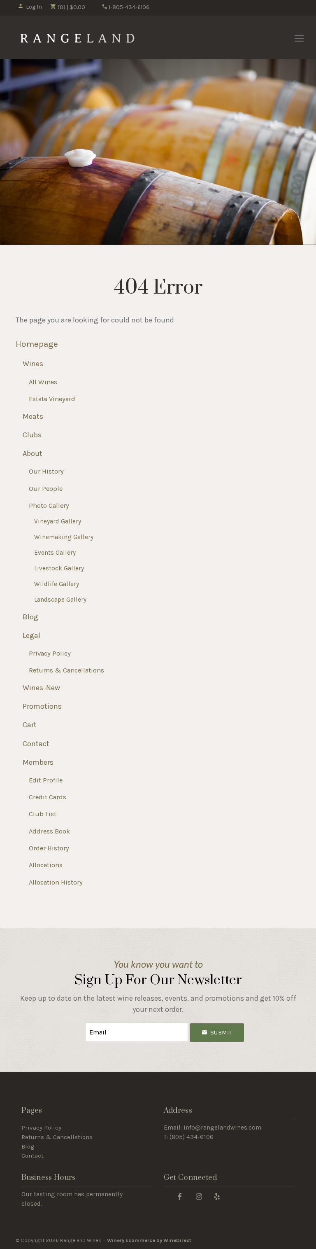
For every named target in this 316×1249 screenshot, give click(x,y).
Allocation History (56, 882)
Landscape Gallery (60, 599)
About (32, 453)
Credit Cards (47, 797)
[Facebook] (180, 1196)
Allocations (46, 865)
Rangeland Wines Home (76, 37)
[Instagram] (199, 1196)
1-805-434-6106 (128, 7)
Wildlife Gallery (56, 584)
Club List (42, 814)
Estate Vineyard (52, 399)
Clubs (32, 434)
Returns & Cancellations (66, 670)
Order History (49, 848)
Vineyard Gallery (57, 521)
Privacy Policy (50, 653)
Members (38, 762)
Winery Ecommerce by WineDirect (149, 1240)
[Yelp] (217, 1196)
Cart (30, 724)
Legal (31, 635)
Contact (36, 743)
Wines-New (41, 687)
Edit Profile (46, 780)
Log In (34, 6)
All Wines (43, 382)
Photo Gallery (49, 505)
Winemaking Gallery (63, 537)
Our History (46, 471)
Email (78, 1024)
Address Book (49, 831)
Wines (33, 363)
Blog (30, 616)
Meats (33, 416)
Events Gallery (55, 552)
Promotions (42, 706)
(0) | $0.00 (70, 7)
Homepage (37, 344)
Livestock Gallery (59, 568)
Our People (46, 489)
